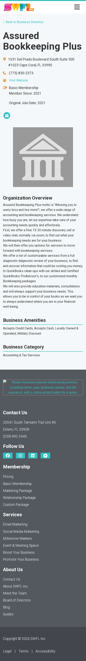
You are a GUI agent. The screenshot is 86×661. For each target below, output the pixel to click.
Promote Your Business (21, 559)
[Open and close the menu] (58, 7)
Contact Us (11, 579)
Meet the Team (15, 593)
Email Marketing (15, 524)
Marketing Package (17, 491)
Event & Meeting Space (21, 545)
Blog (6, 607)
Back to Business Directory (24, 22)
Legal (7, 651)
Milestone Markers (17, 539)
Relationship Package (19, 498)
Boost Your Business (19, 552)
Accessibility (45, 651)
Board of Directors (17, 600)
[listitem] (7, 115)
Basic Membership (17, 484)
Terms (23, 651)
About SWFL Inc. (15, 586)
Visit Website (18, 80)
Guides (8, 614)
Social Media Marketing (21, 532)
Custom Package (16, 505)
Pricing (8, 477)
